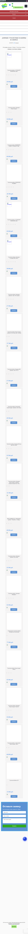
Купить (14, 86)
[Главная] (4, 6)
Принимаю (14, 926)
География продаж (7, 47)
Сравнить (20, 53)
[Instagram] (2, 1)
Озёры (13, 47)
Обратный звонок (18, 7)
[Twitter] (5, 1)
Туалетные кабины (21, 47)
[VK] (3, 1)
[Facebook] (0, 1)
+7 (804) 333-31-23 (18, 5)
